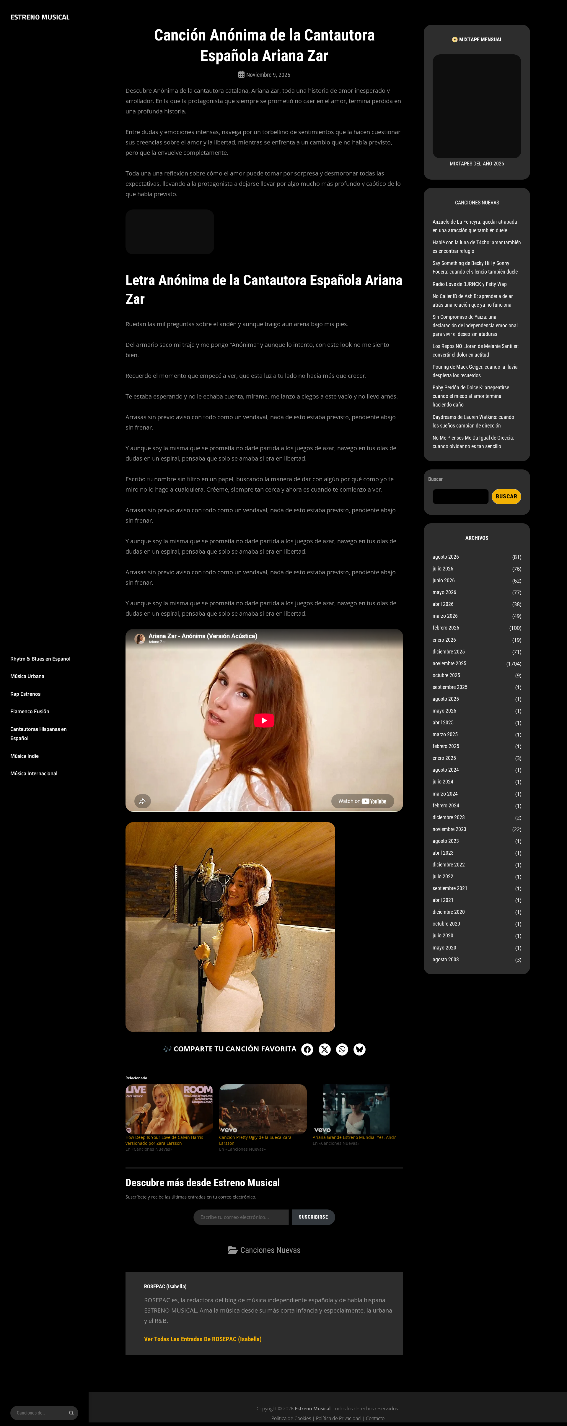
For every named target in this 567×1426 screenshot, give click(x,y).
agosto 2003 (446, 959)
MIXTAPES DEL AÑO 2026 (477, 163)
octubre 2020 (446, 924)
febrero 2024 (446, 805)
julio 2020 (443, 935)
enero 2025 (444, 758)
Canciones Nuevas (270, 1250)
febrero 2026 (446, 628)
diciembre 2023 (449, 817)
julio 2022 (443, 876)
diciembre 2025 (449, 651)
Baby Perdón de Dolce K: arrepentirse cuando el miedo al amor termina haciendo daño (471, 396)
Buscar (435, 479)
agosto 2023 (446, 841)
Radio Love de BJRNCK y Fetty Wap (470, 284)
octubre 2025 (446, 675)
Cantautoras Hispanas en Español (38, 733)
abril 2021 (443, 900)
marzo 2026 (445, 616)
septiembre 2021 (450, 888)
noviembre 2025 (449, 663)
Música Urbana (27, 676)
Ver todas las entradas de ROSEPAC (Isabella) (203, 1339)
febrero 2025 (446, 746)
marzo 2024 (445, 794)
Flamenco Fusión (29, 711)
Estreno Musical (39, 17)
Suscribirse (313, 1217)
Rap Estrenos (25, 694)
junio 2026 (444, 580)
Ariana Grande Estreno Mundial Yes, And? (354, 1137)
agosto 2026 (446, 557)
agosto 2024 (446, 770)
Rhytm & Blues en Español (40, 659)
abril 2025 (443, 722)
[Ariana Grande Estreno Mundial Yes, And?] (356, 1109)
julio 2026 (443, 568)
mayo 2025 (444, 711)
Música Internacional (34, 773)
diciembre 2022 (449, 864)
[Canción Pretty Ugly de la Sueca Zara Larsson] (263, 1109)
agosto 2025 (446, 699)
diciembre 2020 (449, 912)
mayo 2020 (444, 947)
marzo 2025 (445, 734)
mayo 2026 (444, 592)
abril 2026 (443, 604)
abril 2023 (443, 853)
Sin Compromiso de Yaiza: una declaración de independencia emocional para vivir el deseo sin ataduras (475, 325)
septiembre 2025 (450, 687)
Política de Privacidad (338, 1418)
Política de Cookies (291, 1418)
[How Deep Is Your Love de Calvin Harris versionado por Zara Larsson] (169, 1109)
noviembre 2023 (449, 829)
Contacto (375, 1418)
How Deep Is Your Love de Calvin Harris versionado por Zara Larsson (164, 1140)
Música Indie (24, 756)
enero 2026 (444, 640)
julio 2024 (443, 781)
